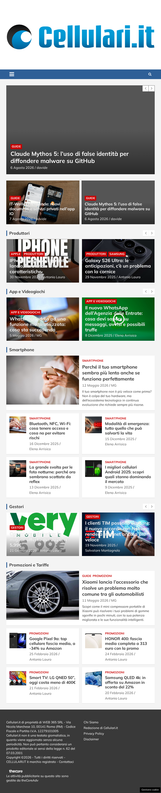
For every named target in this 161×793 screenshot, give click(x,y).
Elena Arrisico (50, 335)
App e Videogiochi (25, 301)
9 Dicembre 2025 (118, 487)
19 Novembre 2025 (25, 545)
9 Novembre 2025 (99, 550)
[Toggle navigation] (11, 74)
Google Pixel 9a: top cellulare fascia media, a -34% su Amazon (52, 643)
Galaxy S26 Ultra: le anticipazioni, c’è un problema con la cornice (118, 266)
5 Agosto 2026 (37, 167)
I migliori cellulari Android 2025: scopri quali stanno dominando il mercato (128, 474)
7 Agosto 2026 (21, 219)
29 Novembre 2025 (100, 277)
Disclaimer (91, 739)
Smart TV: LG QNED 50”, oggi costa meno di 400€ (52, 680)
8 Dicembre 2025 (23, 335)
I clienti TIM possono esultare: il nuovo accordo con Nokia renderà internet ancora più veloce (42, 531)
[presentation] (145, 88)
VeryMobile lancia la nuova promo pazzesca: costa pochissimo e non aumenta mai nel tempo (115, 536)
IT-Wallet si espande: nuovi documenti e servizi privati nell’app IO (42, 208)
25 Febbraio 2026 (43, 654)
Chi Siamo (91, 722)
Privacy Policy (94, 733)
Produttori (33, 254)
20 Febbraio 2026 (119, 693)
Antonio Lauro (54, 277)
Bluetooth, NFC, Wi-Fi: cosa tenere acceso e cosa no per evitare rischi (50, 430)
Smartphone (92, 361)
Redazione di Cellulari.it (101, 728)
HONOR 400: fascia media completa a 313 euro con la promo (126, 643)
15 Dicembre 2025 (119, 439)
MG (114, 385)
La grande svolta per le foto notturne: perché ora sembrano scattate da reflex (52, 474)
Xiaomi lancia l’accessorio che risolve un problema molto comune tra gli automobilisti (115, 588)
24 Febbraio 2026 (119, 654)
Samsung (117, 254)
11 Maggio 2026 (95, 600)
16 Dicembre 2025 (44, 444)
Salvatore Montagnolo (132, 335)
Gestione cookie (150, 789)
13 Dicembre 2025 (44, 487)
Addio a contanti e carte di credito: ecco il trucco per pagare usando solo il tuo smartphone (114, 321)
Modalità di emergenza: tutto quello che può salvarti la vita (127, 428)
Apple (15, 254)
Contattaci (66, 762)
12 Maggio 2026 (95, 385)
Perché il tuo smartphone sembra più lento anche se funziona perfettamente (111, 373)
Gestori (17, 517)
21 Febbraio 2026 (43, 688)
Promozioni (102, 576)
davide (56, 167)
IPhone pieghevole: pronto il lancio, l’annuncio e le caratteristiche (40, 266)
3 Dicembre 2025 (98, 335)
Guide (30, 146)
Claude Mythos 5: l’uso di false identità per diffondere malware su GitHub (117, 208)
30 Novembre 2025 (25, 277)
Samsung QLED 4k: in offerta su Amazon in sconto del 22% (125, 682)
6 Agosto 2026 (96, 219)
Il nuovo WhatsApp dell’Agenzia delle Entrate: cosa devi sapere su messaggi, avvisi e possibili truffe (40, 319)
